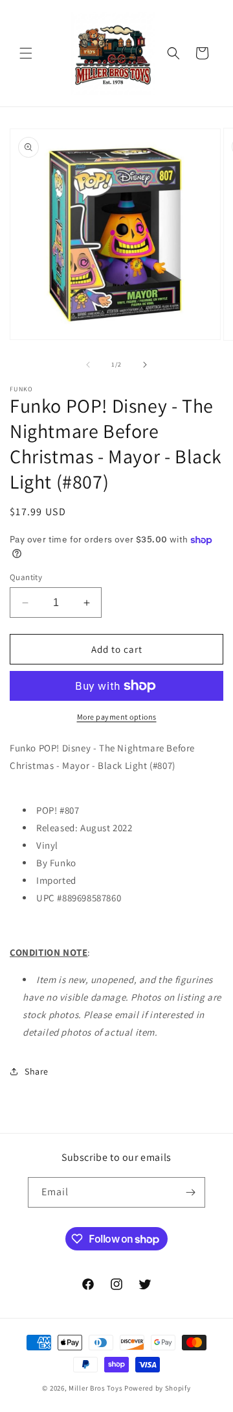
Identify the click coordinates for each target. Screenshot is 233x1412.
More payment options (117, 717)
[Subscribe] (190, 1192)
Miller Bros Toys (95, 1388)
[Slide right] (145, 364)
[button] (26, 53)
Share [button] (37, 1071)
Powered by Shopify (157, 1388)
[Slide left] (88, 364)
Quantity (26, 577)
